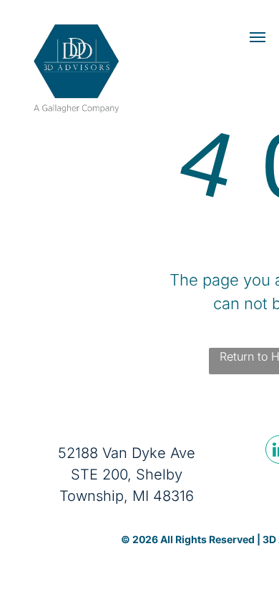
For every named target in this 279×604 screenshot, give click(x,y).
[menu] (257, 37)
